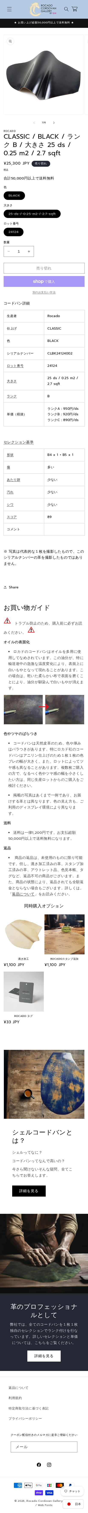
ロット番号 (15, 365)
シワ (10, 504)
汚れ (10, 492)
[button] (9, 9)
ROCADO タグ (23, 1016)
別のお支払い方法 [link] (44, 292)
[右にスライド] (54, 122)
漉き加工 (23, 959)
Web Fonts (45, 1505)
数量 (7, 242)
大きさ (12, 381)
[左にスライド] (34, 122)
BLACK (16, 196)
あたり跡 (13, 479)
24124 (15, 232)
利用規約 (15, 1397)
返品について (23, 894)
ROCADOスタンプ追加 (64, 959)
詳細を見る (29, 1191)
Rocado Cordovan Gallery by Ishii (50, 1501)
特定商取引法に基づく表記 (29, 1408)
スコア (12, 516)
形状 (10, 454)
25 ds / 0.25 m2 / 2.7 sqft (34, 214)
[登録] (72, 1447)
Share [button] (14, 587)
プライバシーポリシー (25, 1418)
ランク (12, 396)
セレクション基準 (19, 442)
